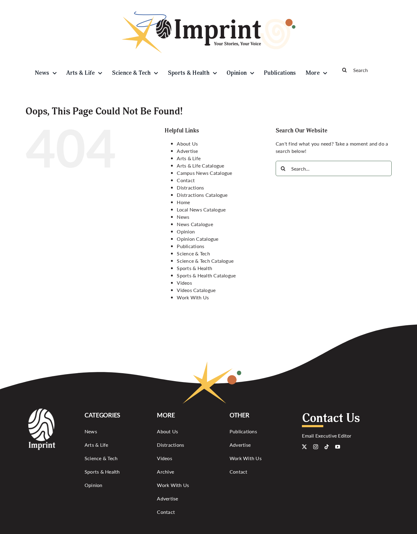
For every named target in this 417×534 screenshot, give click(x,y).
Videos (184, 282)
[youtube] (337, 446)
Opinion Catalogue (197, 238)
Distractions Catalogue (202, 194)
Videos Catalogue (196, 290)
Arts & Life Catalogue (200, 165)
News (183, 216)
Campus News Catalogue (204, 172)
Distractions (190, 187)
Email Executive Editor (326, 435)
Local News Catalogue (201, 209)
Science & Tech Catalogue (205, 260)
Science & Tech (193, 253)
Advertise (187, 150)
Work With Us (193, 297)
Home (183, 202)
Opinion (186, 231)
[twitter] (304, 446)
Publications (190, 246)
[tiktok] (326, 446)
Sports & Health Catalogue (206, 275)
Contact (186, 180)
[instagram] (315, 446)
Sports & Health (194, 268)
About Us (187, 143)
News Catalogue (195, 224)
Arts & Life (189, 158)
